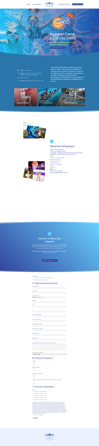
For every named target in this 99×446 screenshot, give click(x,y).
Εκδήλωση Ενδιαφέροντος (56, 47)
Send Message (35, 417)
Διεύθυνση (34, 300)
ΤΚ (32, 309)
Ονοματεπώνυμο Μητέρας (36, 314)
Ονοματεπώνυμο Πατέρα (36, 319)
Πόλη (33, 305)
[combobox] (49, 354)
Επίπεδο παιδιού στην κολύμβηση (38, 352)
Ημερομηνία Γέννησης (36, 295)
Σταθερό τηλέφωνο (35, 333)
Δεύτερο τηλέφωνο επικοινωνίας (37, 328)
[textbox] (48, 354)
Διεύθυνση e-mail (35, 338)
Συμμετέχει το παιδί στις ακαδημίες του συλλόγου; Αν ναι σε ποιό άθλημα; (44, 342)
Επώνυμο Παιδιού (35, 286)
